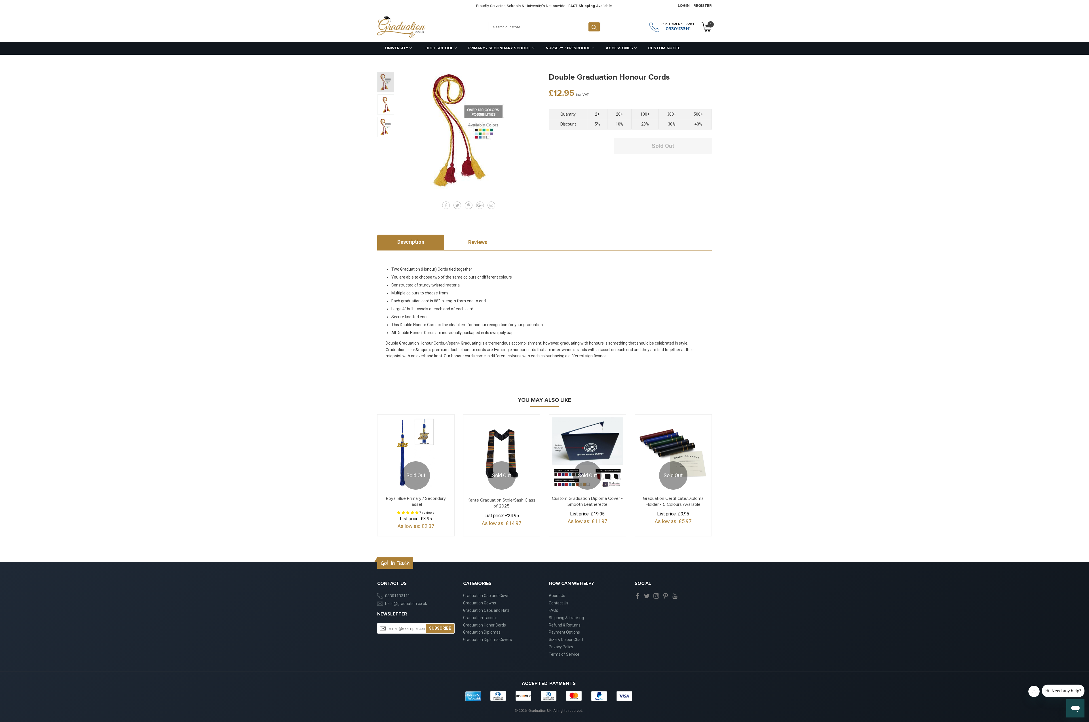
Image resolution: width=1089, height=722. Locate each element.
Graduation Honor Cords (484, 625)
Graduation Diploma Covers (487, 639)
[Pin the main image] (468, 205)
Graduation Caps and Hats (486, 610)
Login (684, 6)
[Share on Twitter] (457, 205)
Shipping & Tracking (566, 617)
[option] (385, 82)
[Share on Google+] (480, 205)
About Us (557, 595)
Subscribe (440, 628)
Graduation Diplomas (482, 632)
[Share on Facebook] (446, 205)
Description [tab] (410, 242)
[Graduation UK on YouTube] (675, 595)
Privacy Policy (561, 647)
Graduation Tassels (480, 617)
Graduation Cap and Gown (486, 595)
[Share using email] (491, 205)
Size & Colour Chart (566, 639)
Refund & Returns (565, 625)
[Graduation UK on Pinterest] (665, 595)
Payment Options (564, 632)
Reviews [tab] (477, 242)
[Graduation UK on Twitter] (647, 595)
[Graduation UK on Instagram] (656, 595)
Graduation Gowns (479, 603)
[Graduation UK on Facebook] (637, 595)
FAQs (553, 610)
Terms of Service (564, 654)
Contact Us (558, 603)
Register (702, 6)
